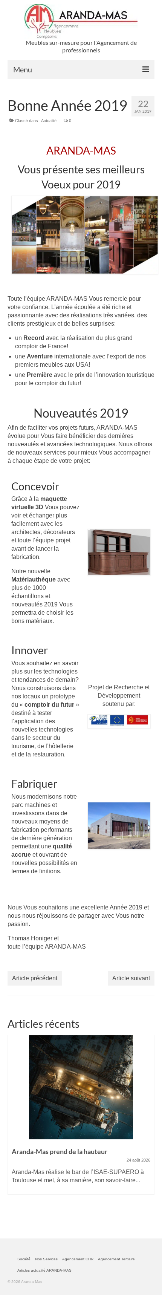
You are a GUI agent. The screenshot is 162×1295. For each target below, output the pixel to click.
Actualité (49, 120)
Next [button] (147, 1127)
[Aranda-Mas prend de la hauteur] (81, 1087)
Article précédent (34, 978)
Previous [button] (14, 1127)
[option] (81, 1118)
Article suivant (131, 978)
